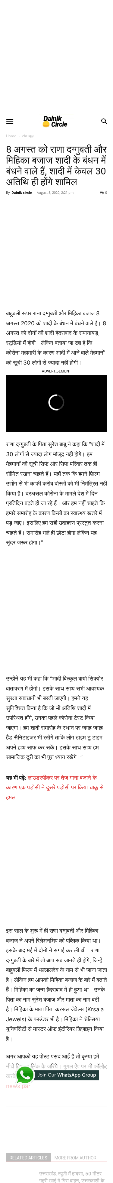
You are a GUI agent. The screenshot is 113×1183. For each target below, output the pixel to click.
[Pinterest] (59, 215)
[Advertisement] (56, 56)
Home (11, 135)
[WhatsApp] (73, 215)
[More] (86, 215)
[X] (45, 215)
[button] (9, 121)
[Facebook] (31, 215)
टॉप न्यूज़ (27, 135)
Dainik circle (21, 192)
